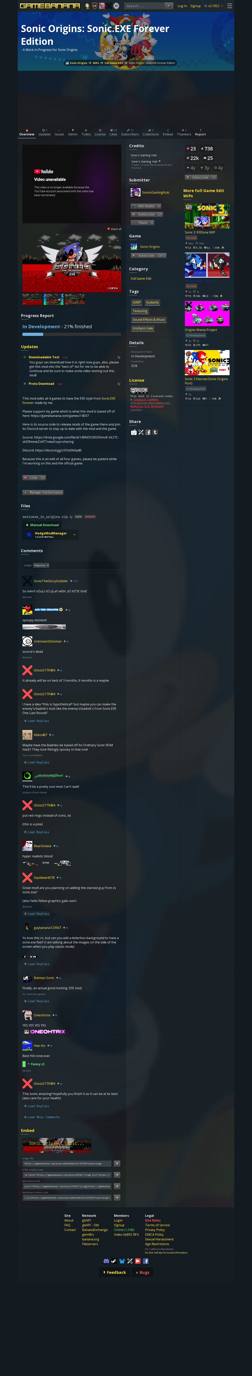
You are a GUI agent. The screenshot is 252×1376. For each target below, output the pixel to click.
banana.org (90, 1239)
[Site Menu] (229, 6)
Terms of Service (157, 1225)
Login (118, 1220)
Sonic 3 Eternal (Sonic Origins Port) (206, 381)
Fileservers (90, 1244)
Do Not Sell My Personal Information (166, 1252)
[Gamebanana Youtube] (138, 1260)
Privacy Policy (155, 1230)
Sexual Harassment (159, 1239)
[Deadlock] (116, 6)
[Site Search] (168, 5)
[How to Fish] (109, 6)
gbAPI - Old (90, 1225)
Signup (195, 6)
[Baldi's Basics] (87, 6)
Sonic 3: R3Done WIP (200, 232)
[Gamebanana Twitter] (130, 1260)
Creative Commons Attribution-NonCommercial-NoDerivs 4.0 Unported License (150, 404)
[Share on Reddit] (134, 432)
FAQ (67, 1225)
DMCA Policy (154, 1234)
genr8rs (88, 1234)
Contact (70, 1230)
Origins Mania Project (201, 330)
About (68, 1220)
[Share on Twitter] (141, 432)
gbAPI (86, 1220)
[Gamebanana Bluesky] (122, 1260)
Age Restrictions (157, 1244)
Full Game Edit (114, 63)
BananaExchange (95, 1230)
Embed (27, 1130)
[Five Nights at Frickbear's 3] (94, 6)
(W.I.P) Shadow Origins (200, 281)
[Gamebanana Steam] (114, 1260)
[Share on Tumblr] (155, 432)
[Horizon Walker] (102, 6)
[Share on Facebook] (148, 432)
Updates (29, 346)
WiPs (96, 63)
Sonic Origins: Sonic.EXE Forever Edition (152, 63)
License (136, 380)
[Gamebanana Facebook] (146, 1260)
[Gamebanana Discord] (106, 1260)
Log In (182, 6)
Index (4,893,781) (126, 1234)
